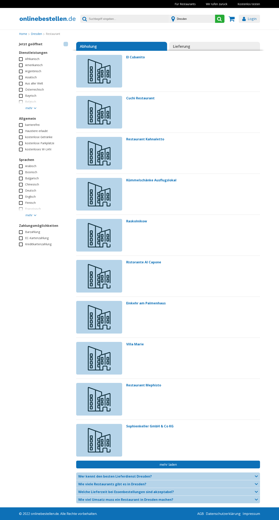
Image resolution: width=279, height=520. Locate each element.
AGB (200, 513)
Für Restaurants (185, 4)
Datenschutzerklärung (223, 513)
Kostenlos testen (249, 4)
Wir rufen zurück (216, 4)
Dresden (36, 34)
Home (23, 34)
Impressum (251, 513)
